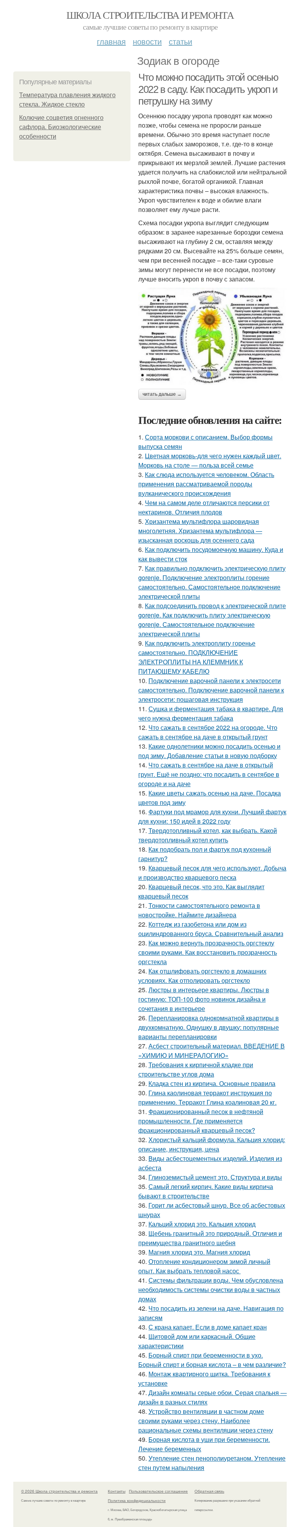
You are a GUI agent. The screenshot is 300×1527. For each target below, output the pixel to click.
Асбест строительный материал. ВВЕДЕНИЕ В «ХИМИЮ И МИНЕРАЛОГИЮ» (211, 1050)
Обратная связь (209, 1491)
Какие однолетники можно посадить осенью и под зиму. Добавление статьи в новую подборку (209, 751)
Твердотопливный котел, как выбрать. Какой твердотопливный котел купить (207, 835)
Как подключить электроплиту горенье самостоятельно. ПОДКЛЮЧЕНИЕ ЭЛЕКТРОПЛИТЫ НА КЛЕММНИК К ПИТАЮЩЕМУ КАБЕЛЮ (196, 657)
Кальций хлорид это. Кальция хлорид (201, 1223)
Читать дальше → (162, 394)
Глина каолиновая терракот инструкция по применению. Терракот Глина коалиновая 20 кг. (207, 1097)
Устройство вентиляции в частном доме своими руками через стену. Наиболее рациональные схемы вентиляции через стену (205, 1420)
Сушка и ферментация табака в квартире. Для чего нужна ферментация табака (210, 713)
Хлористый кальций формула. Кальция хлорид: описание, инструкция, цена (211, 1144)
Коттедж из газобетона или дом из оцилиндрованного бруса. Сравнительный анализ (210, 929)
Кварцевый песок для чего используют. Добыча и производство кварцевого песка (212, 872)
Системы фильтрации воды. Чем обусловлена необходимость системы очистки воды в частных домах (210, 1289)
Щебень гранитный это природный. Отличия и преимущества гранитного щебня (210, 1238)
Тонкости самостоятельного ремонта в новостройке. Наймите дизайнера (199, 910)
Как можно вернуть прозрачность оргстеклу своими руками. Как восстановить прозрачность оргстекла (207, 952)
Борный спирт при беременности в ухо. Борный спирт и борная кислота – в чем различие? (212, 1360)
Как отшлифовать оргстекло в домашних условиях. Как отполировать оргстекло (202, 975)
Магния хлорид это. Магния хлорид (199, 1252)
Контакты (116, 1491)
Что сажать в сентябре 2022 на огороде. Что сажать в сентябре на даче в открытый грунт (207, 732)
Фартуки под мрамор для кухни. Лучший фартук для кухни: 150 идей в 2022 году (212, 816)
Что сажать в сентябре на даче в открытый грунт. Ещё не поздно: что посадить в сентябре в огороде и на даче (208, 774)
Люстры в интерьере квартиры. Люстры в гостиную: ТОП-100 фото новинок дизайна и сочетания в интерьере (203, 999)
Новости (147, 41)
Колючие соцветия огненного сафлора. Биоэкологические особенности (61, 127)
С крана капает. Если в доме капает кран (207, 1326)
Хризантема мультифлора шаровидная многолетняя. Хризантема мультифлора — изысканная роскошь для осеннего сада (200, 531)
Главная (111, 41)
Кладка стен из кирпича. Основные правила (211, 1083)
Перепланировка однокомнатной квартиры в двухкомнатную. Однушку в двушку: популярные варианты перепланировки (208, 1027)
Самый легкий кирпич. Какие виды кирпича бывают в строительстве (205, 1191)
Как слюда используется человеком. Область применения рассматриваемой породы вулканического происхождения (206, 484)
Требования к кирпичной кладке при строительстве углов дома (195, 1069)
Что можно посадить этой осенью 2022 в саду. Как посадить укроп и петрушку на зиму (208, 89)
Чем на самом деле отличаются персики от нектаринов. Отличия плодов (204, 507)
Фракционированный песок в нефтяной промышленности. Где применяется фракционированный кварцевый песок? (200, 1121)
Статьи (180, 41)
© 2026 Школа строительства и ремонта (59, 1491)
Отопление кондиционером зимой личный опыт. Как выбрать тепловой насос (204, 1266)
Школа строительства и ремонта (150, 14)
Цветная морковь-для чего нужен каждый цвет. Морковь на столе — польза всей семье (209, 460)
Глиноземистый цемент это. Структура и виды (215, 1177)
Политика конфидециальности (137, 1500)
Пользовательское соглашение (158, 1491)
